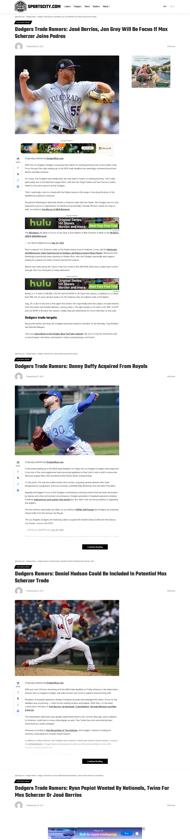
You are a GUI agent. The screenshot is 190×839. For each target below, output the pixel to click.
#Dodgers (34, 232)
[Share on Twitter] (18, 174)
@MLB (28, 236)
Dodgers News (23, 22)
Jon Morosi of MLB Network (56, 209)
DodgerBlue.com (55, 158)
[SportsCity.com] (37, 6)
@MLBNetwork (39, 236)
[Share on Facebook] (18, 168)
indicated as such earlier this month (52, 499)
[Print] (18, 186)
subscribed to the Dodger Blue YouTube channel (58, 334)
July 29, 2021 (58, 243)
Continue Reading (95, 547)
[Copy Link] (18, 180)
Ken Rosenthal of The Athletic (62, 730)
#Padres (114, 232)
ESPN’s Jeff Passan (85, 509)
